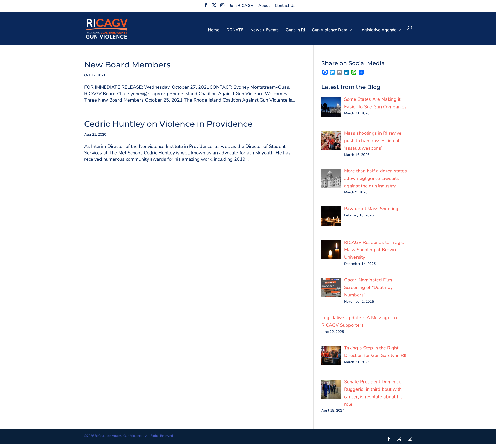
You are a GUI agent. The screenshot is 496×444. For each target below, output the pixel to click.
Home (213, 30)
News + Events (264, 30)
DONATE (234, 30)
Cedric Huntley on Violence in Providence (168, 124)
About (264, 6)
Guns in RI (295, 30)
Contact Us (285, 6)
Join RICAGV (241, 6)
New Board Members (127, 65)
